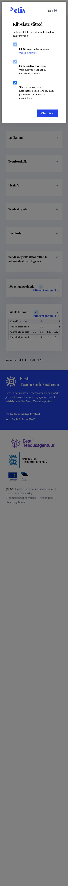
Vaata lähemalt (27, 52)
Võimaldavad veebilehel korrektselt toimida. (33, 70)
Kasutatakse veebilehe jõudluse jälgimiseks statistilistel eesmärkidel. (37, 93)
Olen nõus (47, 113)
